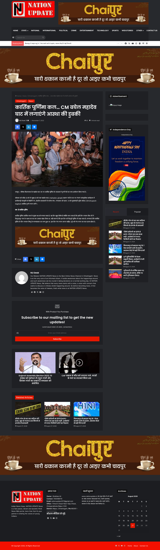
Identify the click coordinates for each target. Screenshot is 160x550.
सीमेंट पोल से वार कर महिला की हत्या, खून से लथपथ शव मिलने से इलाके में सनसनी (27, 420)
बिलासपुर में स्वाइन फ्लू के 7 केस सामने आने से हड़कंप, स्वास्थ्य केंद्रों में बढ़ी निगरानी (48, 43)
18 (124, 521)
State (24, 30)
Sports (115, 30)
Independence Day (126, 135)
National (35, 30)
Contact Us (152, 30)
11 (123, 516)
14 (137, 516)
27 (133, 525)
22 (142, 521)
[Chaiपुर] (80, 68)
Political (63, 30)
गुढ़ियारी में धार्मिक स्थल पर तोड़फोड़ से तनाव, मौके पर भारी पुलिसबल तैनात (133, 273)
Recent (116, 212)
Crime (73, 30)
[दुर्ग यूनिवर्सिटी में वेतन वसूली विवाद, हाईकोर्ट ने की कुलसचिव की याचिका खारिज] (115, 260)
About (136, 546)
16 (146, 516)
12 (128, 516)
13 (133, 516)
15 (142, 516)
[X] (37, 292)
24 (119, 525)
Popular (137, 212)
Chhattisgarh (32, 96)
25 (124, 525)
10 (119, 516)
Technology (103, 30)
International (49, 30)
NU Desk (22, 120)
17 (119, 521)
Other (139, 30)
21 (137, 521)
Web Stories (127, 30)
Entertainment (87, 30)
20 (133, 521)
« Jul (118, 536)
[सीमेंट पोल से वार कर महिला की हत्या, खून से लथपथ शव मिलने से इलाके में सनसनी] (28, 409)
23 (146, 521)
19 (128, 521)
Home (15, 30)
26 (128, 525)
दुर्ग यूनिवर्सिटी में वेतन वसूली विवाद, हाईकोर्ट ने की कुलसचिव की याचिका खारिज (133, 260)
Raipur (31, 101)
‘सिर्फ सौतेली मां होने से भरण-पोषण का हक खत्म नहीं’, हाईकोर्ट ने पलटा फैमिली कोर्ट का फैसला (56, 420)
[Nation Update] (33, 9)
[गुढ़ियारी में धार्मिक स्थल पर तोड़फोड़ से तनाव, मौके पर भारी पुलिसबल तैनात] (115, 273)
